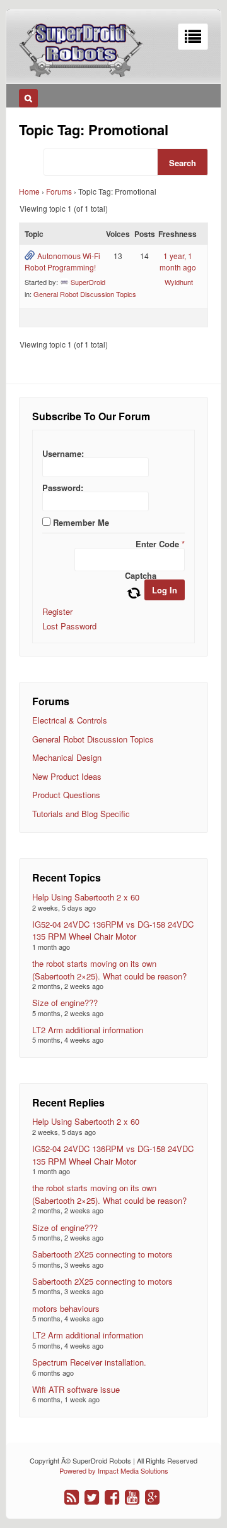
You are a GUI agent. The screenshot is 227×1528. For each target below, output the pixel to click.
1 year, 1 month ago (178, 261)
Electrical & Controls (69, 720)
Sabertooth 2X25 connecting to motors (102, 1254)
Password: (62, 487)
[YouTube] (132, 1497)
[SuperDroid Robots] (81, 73)
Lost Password (69, 626)
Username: (63, 453)
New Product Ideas (67, 776)
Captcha (140, 575)
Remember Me (81, 522)
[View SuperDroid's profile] (64, 282)
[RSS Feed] (71, 1497)
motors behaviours (66, 1308)
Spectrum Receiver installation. (89, 1362)
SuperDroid (88, 282)
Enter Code (160, 544)
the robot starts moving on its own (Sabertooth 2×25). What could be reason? (109, 969)
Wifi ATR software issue (76, 1389)
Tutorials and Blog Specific (81, 814)
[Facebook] (112, 1497)
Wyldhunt (179, 282)
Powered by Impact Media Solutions (113, 1470)
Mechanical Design (67, 757)
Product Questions (66, 795)
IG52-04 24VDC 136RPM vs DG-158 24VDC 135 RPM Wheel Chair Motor (113, 930)
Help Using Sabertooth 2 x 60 (85, 897)
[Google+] (152, 1497)
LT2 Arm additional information (87, 1030)
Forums (59, 191)
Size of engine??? (65, 1003)
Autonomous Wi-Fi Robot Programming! (62, 261)
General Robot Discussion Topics (84, 294)
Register (57, 611)
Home (29, 191)
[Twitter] (91, 1497)
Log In (164, 590)
